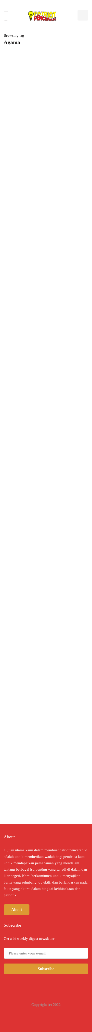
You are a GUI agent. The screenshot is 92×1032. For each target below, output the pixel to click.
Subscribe (46, 969)
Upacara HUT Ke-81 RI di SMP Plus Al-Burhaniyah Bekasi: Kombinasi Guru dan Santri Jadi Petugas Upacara (44, 430)
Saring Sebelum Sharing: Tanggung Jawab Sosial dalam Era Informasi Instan (46, 187)
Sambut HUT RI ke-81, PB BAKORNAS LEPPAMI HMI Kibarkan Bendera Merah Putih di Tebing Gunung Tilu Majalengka (45, 327)
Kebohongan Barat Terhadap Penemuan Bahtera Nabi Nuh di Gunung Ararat (63, 607)
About (16, 910)
